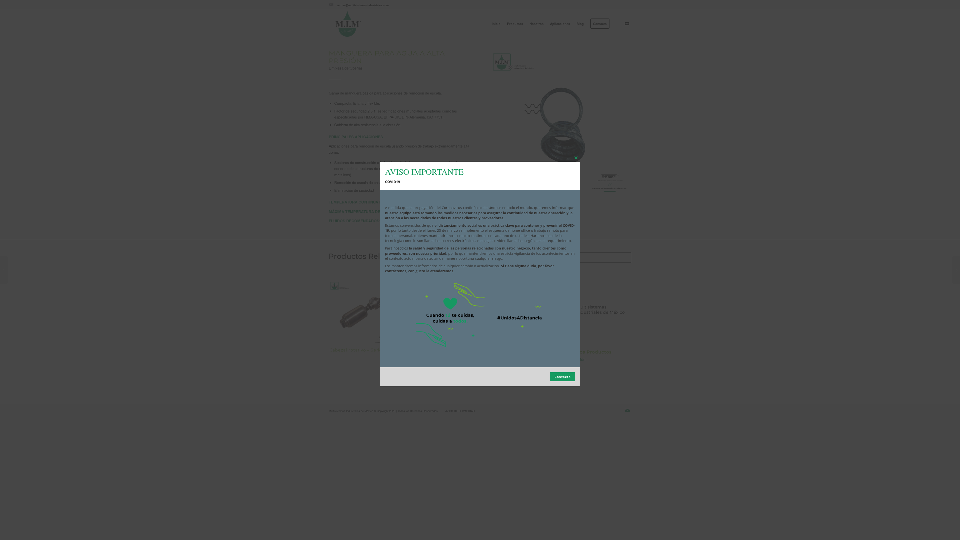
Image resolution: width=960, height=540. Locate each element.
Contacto (562, 376)
